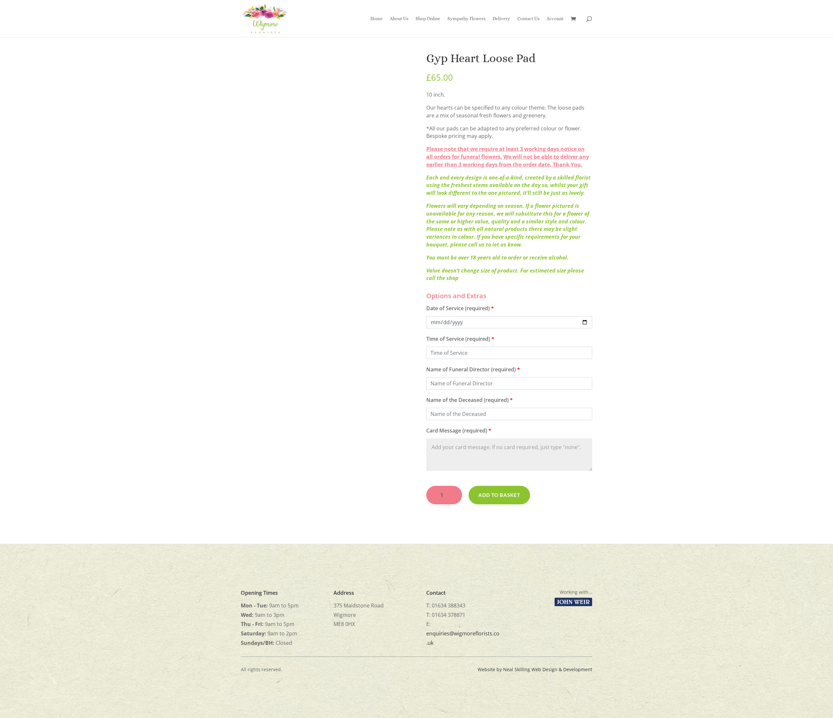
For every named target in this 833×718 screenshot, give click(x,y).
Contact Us (528, 18)
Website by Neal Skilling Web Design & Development (535, 669)
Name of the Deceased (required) (469, 400)
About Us (399, 18)
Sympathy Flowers (466, 18)
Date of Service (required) (460, 308)
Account (555, 18)
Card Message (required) (458, 430)
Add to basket (499, 495)
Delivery (501, 18)
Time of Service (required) (460, 338)
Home (376, 18)
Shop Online (428, 18)
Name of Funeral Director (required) (473, 369)
